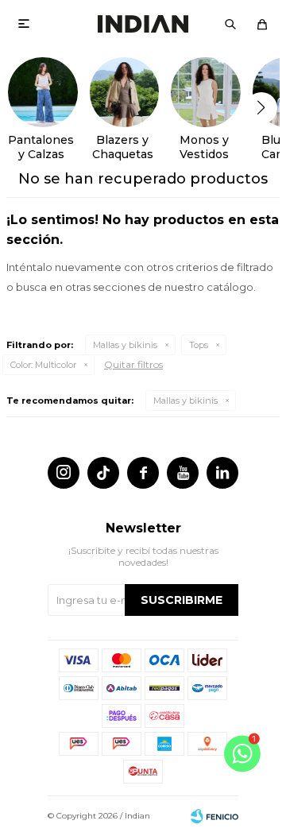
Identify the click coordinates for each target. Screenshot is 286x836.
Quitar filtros (133, 364)
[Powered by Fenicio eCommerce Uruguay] (214, 816)
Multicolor (43, 364)
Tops (198, 344)
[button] (230, 24)
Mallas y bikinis (125, 344)
